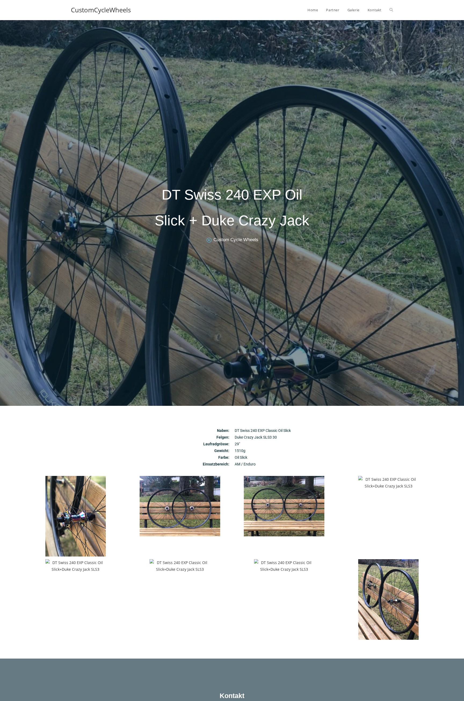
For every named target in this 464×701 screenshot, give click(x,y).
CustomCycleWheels (101, 9)
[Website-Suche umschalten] (391, 10)
